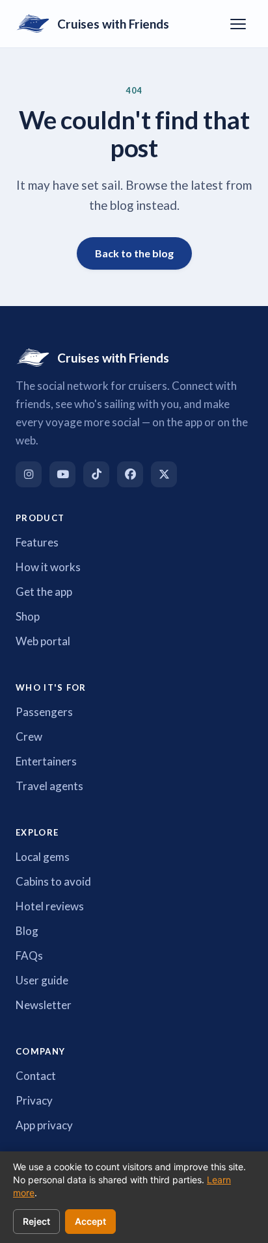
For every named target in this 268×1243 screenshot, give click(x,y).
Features (37, 542)
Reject (36, 1221)
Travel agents (49, 786)
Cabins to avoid (53, 881)
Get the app (44, 591)
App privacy (44, 1125)
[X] (164, 474)
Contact (36, 1076)
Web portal (43, 641)
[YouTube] (62, 474)
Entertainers (46, 761)
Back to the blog (134, 253)
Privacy (34, 1100)
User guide (42, 980)
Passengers (44, 712)
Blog (27, 931)
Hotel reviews (50, 906)
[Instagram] (29, 474)
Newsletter (44, 1005)
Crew (29, 736)
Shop (28, 616)
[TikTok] (96, 474)
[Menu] (238, 24)
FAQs (29, 955)
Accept (90, 1221)
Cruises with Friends (113, 23)
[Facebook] (130, 474)
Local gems (43, 857)
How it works (48, 567)
